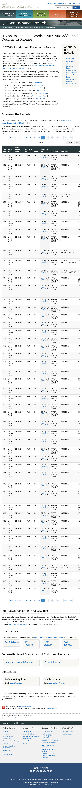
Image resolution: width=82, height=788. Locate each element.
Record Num (10, 150)
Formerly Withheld (28, 150)
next (65, 138)
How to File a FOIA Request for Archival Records (48, 755)
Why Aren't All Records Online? (49, 750)
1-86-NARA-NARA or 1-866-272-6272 (41, 785)
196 (58, 138)
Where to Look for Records (48, 746)
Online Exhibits (7, 754)
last (70, 138)
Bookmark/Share (64, 3)
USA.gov (68, 779)
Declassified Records (49, 743)
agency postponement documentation (48, 637)
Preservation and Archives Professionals (31, 737)
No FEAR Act (60, 779)
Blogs (48, 771)
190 (34, 138)
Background (70, 61)
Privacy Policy (32, 779)
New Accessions (67, 734)
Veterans (25, 743)
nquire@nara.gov (16, 683)
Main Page (70, 58)
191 (38, 138)
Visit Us (57, 14)
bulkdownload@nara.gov (17, 624)
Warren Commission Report (70, 66)
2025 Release (12, 642)
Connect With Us (41, 768)
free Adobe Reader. (25, 707)
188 (27, 138)
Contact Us (76, 3)
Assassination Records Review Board (71, 82)
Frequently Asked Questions (20, 662)
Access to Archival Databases (9, 747)
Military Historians (28, 734)
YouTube (44, 771)
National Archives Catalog (11, 741)
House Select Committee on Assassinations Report (71, 74)
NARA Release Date (18, 149)
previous (18, 138)
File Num (64, 151)
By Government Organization (8, 737)
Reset (77, 143)
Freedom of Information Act (47, 779)
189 (30, 138)
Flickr (51, 771)
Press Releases (52, 662)
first (11, 138)
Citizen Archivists (51, 3)
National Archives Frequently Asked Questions (47, 735)
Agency (36, 151)
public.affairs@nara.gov (57, 683)
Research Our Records (8, 14)
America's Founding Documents (74, 14)
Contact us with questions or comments (14, 718)
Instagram (37, 771)
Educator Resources (41, 14)
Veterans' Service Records (24, 14)
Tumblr (41, 771)
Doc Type (54, 151)
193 (46, 138)
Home (5, 27)
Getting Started (47, 731)
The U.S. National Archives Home (20, 5)
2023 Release (29, 643)
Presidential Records (9, 743)
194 (50, 138)
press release (37, 82)
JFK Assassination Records (33, 27)
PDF (43, 157)
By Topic (5, 731)
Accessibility (23, 779)
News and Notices (68, 731)
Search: (40, 142)
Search (76, 7)
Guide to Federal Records (50, 740)
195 (54, 138)
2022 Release (48, 643)
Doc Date (44, 149)
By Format (6, 734)
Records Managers (29, 741)
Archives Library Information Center (9, 751)
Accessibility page (53, 708)
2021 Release (68, 643)
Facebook (30, 771)
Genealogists (27, 731)
